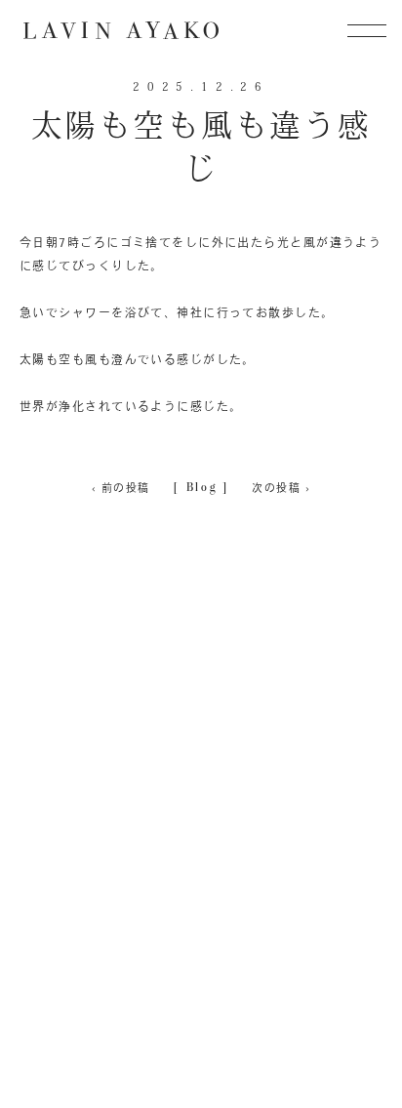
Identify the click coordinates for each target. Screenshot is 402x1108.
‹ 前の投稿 (121, 487)
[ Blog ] (201, 486)
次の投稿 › (281, 487)
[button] (366, 30)
